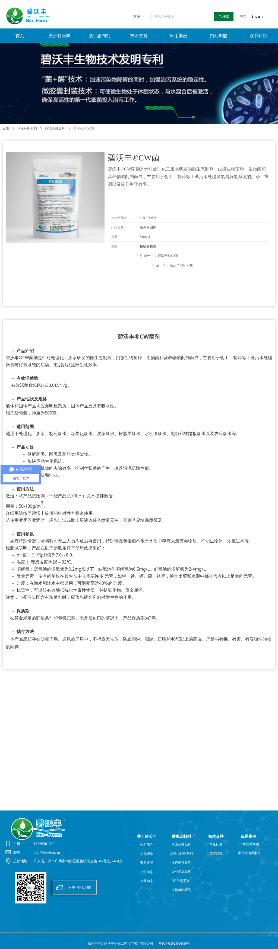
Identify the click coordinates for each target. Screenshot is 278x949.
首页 (6, 129)
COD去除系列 (55, 129)
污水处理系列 (27, 129)
